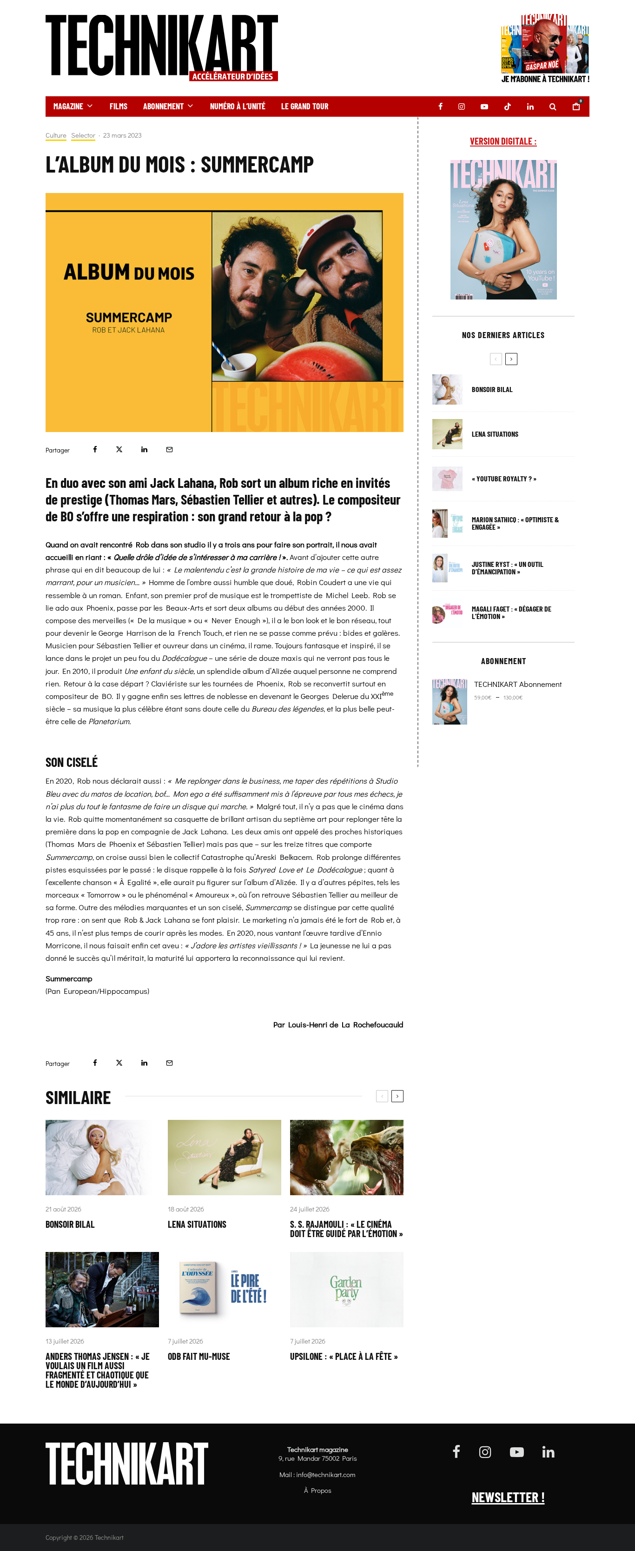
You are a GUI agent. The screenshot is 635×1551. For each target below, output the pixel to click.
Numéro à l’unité (237, 106)
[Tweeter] (119, 449)
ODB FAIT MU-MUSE (199, 1356)
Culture (56, 135)
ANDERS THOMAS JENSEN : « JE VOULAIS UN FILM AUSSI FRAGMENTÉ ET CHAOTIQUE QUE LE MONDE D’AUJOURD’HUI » (98, 1370)
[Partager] (95, 449)
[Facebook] (440, 106)
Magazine (68, 106)
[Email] (169, 449)
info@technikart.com (326, 1474)
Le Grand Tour (304, 106)
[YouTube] (484, 106)
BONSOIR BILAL (70, 1224)
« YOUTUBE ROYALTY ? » (504, 478)
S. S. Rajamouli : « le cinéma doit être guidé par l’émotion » (346, 1228)
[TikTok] (507, 106)
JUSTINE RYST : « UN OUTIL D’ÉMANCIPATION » (507, 567)
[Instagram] (461, 106)
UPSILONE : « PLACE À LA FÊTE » (344, 1356)
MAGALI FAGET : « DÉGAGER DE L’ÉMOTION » (511, 612)
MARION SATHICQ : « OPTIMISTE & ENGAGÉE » (515, 523)
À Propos (317, 1490)
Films (118, 106)
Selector (83, 135)
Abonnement (163, 106)
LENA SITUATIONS (197, 1224)
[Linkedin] (530, 106)
